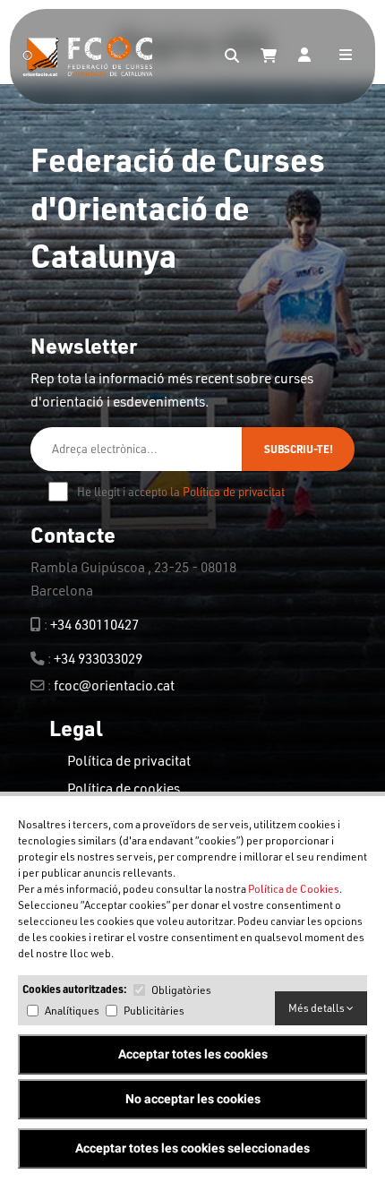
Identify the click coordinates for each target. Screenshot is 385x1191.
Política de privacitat (234, 491)
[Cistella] (269, 56)
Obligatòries (181, 990)
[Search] (232, 56)
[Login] (304, 56)
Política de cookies (123, 788)
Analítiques (72, 1010)
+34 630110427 (94, 624)
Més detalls (317, 1008)
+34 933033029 (98, 658)
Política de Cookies (293, 888)
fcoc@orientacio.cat (114, 685)
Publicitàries (154, 1010)
